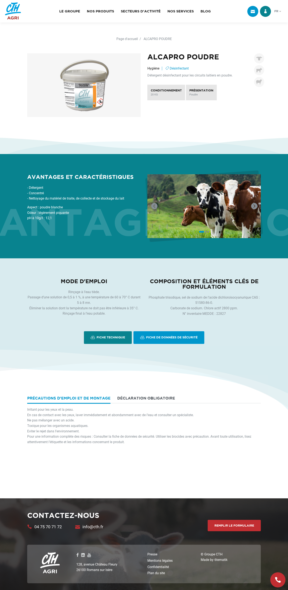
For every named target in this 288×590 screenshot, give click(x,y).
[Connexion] (265, 11)
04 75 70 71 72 (48, 526)
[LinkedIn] (83, 554)
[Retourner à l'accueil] (13, 11)
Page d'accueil (127, 38)
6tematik (220, 559)
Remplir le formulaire (234, 525)
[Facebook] (77, 554)
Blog (206, 11)
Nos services (180, 11)
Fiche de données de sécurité (171, 337)
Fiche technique (110, 337)
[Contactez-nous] (252, 11)
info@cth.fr (92, 526)
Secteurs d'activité (141, 11)
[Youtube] (89, 554)
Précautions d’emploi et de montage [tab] (68, 398)
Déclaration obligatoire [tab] (146, 398)
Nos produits (100, 11)
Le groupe (69, 11)
